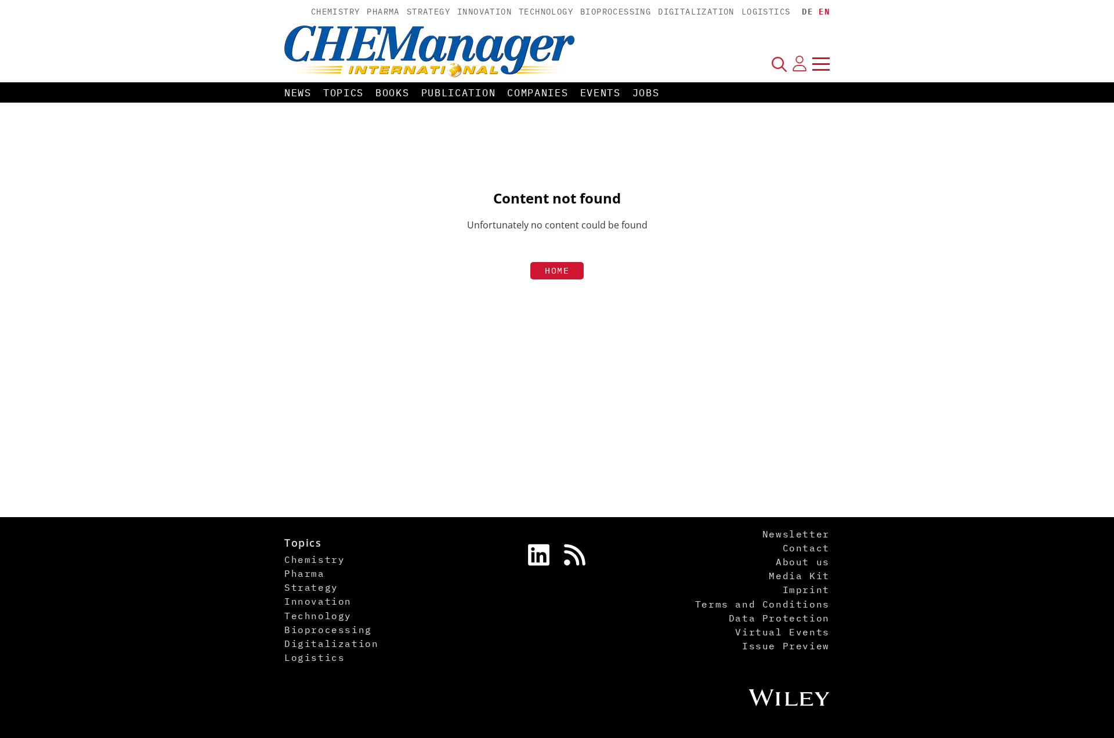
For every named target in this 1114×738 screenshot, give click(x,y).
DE (807, 11)
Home (557, 270)
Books (392, 92)
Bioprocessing (615, 11)
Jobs (646, 92)
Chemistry (335, 11)
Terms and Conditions (762, 604)
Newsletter (796, 534)
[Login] (799, 63)
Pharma (383, 11)
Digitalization (696, 11)
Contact (806, 548)
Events (600, 92)
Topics (343, 92)
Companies (537, 92)
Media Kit (799, 575)
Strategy (428, 11)
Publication (458, 92)
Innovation (484, 11)
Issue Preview (786, 646)
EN (824, 11)
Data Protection (779, 618)
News (298, 92)
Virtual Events (782, 632)
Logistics (766, 11)
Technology (546, 11)
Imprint (806, 589)
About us (803, 562)
